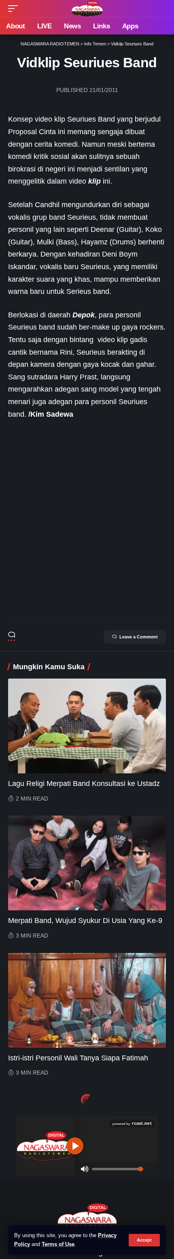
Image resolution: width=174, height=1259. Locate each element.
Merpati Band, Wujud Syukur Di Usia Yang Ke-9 (85, 920)
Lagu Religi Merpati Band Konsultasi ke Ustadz (84, 783)
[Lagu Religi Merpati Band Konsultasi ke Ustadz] (87, 726)
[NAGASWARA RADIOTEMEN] (87, 8)
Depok (83, 315)
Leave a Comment (138, 636)
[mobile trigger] (15, 8)
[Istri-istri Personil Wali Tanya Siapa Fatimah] (87, 1000)
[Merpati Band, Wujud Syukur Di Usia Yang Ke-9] (87, 863)
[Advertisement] (87, 520)
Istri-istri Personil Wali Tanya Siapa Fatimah (78, 1058)
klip (94, 181)
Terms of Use (58, 1244)
